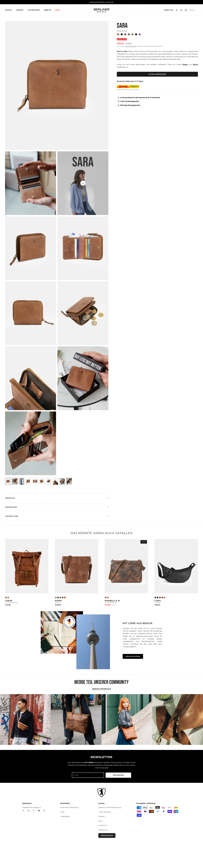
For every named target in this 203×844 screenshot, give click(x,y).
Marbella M (112, 601)
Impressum (102, 825)
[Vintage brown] (65, 597)
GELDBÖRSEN (34, 10)
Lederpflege (65, 816)
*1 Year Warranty (104, 812)
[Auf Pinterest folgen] (34, 811)
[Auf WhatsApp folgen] (44, 811)
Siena (58, 601)
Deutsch (192, 10)
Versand (101, 816)
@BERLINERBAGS (101, 689)
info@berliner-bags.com (31, 807)
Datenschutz (103, 830)
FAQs (62, 812)
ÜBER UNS (168, 10)
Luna (157, 601)
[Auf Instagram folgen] (28, 811)
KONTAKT (27, 803)
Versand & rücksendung (69, 807)
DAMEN (8, 10)
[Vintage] (6, 597)
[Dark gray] (58, 597)
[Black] (155, 597)
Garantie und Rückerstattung (109, 807)
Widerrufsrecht (107, 835)
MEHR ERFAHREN (133, 656)
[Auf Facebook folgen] (23, 811)
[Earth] (63, 597)
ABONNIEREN (118, 775)
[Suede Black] (157, 597)
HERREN (19, 10)
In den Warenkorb (157, 74)
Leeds (8, 601)
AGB (100, 821)
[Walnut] (60, 597)
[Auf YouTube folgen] (39, 811)
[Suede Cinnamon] (160, 597)
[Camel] (8, 597)
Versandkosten (131, 46)
